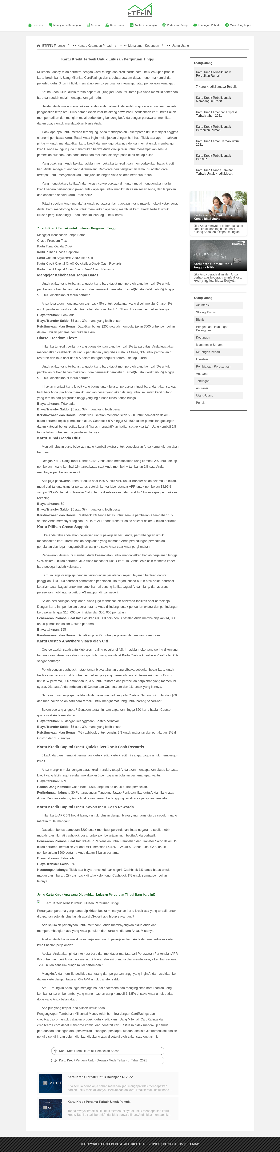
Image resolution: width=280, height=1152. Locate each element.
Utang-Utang (180, 45)
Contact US (173, 1144)
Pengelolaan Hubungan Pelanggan (212, 328)
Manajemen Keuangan (143, 45)
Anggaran (202, 373)
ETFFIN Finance (53, 45)
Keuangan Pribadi (208, 352)
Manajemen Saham (209, 344)
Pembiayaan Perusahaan (213, 366)
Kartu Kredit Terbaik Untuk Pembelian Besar (89, 1050)
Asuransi (202, 388)
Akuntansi (203, 305)
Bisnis (200, 319)
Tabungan (203, 381)
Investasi (202, 359)
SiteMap (192, 1144)
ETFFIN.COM (112, 1144)
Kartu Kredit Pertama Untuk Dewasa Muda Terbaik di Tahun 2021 (103, 1060)
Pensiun (201, 402)
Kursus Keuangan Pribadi (95, 45)
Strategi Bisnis (206, 312)
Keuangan (203, 337)
